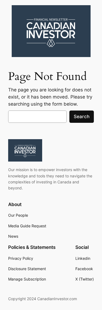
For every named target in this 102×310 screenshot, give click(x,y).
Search (81, 116)
